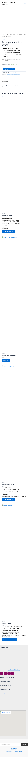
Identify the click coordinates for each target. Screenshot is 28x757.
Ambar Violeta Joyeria (8, 3)
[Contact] (12, 673)
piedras (12, 74)
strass (18, 74)
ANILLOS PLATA (13, 34)
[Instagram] (5, 673)
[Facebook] (1, 673)
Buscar (24, 744)
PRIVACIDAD (14, 750)
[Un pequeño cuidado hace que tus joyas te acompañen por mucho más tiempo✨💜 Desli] (21, 654)
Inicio (3, 34)
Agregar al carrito (9, 69)
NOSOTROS (14, 748)
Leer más (5, 360)
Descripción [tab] (5, 81)
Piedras (20, 34)
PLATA (6, 34)
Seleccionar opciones (9, 640)
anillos (8, 74)
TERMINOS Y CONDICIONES (14, 752)
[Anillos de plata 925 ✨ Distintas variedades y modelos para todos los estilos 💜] (4, 662)
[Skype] (9, 673)
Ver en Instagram (14, 669)
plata (15, 74)
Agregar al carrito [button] (8, 231)
